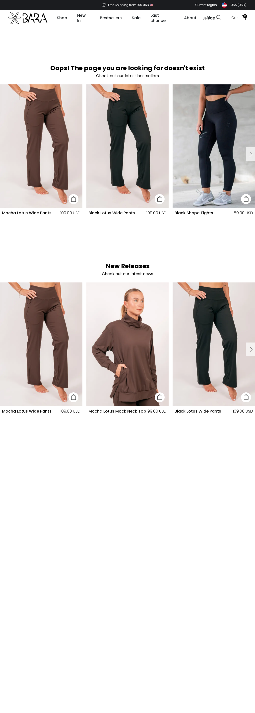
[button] (220, 5)
